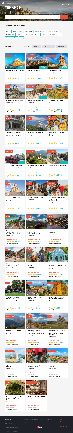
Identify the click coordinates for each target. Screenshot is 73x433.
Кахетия (43, 34)
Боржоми (48, 2)
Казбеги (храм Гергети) (10, 34)
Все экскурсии (68, 2)
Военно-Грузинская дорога (53, 31)
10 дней (58, 20)
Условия (61, 424)
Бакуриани (54, 2)
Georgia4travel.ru (8, 419)
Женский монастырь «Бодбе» (11, 37)
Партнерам (62, 421)
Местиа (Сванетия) (39, 2)
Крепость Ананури (28, 31)
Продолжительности (61, 46)
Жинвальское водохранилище (40, 31)
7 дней (54, 20)
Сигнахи (59, 34)
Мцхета (18, 34)
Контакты (64, 4)
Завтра (46, 20)
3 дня (50, 20)
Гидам (61, 419)
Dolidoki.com (7, 431)
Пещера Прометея (51, 34)
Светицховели (25, 34)
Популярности (36, 46)
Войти (69, 4)
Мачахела (14, 31)
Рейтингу (45, 46)
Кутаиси (31, 2)
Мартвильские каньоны (35, 34)
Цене (52, 46)
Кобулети (61, 2)
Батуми (25, 2)
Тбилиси (20, 2)
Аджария (8, 31)
